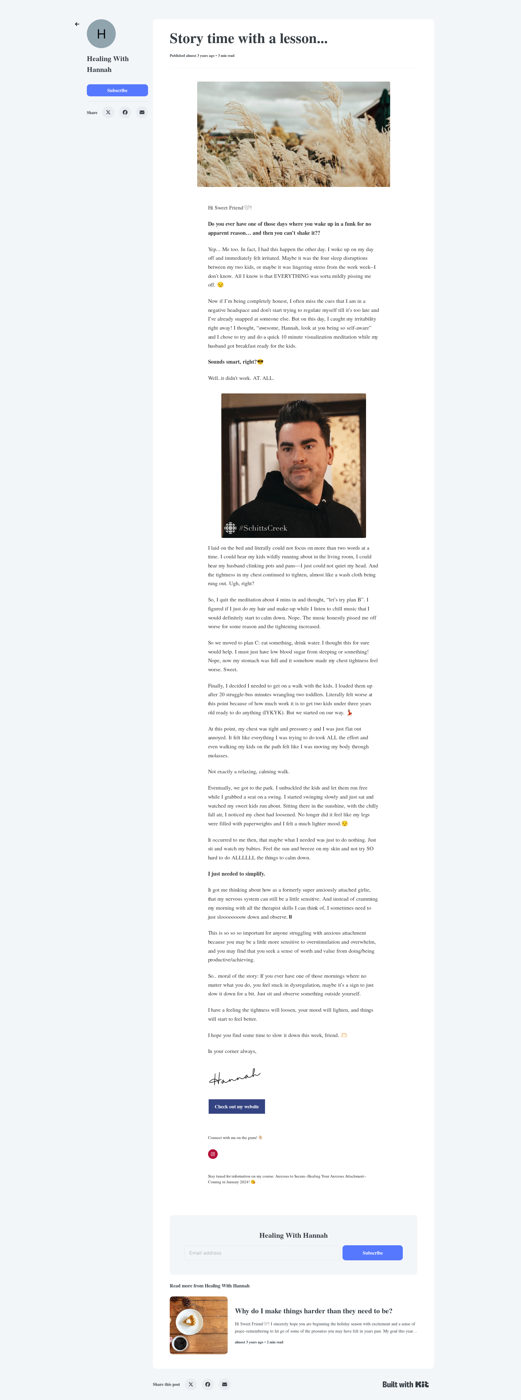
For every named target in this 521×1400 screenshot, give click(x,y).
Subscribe (117, 90)
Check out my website (237, 1106)
